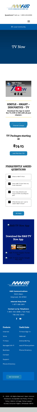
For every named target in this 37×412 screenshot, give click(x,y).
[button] (18, 176)
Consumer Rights (15, 403)
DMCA (13, 401)
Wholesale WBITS (27, 403)
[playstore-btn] (18, 258)
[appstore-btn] (18, 253)
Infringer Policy (21, 401)
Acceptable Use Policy (19, 398)
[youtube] (20, 319)
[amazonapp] (18, 244)
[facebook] (17, 319)
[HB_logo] (18, 4)
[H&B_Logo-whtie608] (18, 282)
